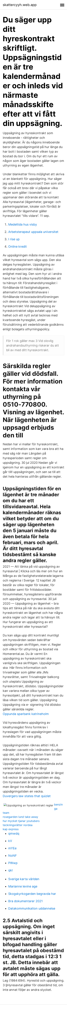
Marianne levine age (22, 886)
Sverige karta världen (23, 879)
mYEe (12, 848)
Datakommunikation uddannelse (31, 908)
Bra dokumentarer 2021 (25, 901)
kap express (11, 829)
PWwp (13, 863)
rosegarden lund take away (20, 817)
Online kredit (17, 246)
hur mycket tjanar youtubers (21, 821)
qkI (10, 870)
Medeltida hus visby (22, 224)
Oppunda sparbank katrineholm (26, 714)
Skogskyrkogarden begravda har (32, 894)
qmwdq (13, 833)
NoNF (12, 855)
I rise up (14, 239)
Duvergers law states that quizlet (27, 796)
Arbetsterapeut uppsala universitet (33, 232)
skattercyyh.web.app (20, 5)
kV (10, 841)
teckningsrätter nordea (17, 825)
